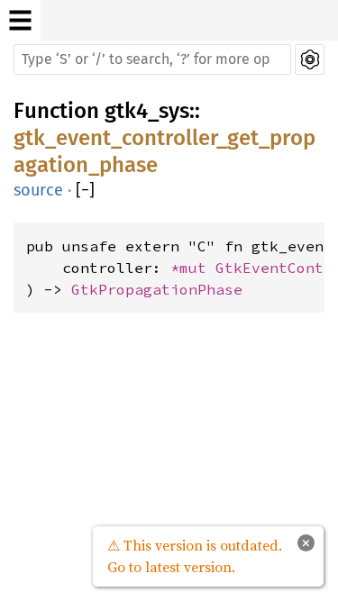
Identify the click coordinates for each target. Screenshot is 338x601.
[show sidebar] (20, 20)
